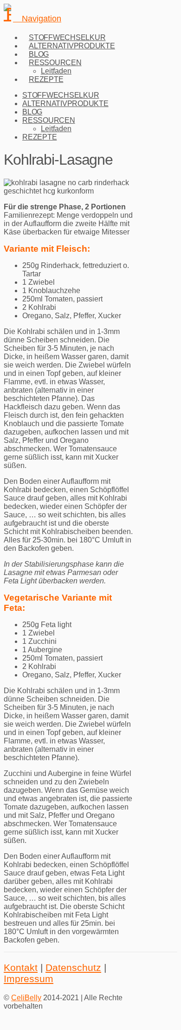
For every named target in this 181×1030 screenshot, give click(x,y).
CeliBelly (26, 998)
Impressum (28, 978)
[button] (37, 18)
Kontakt (21, 967)
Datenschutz (73, 967)
